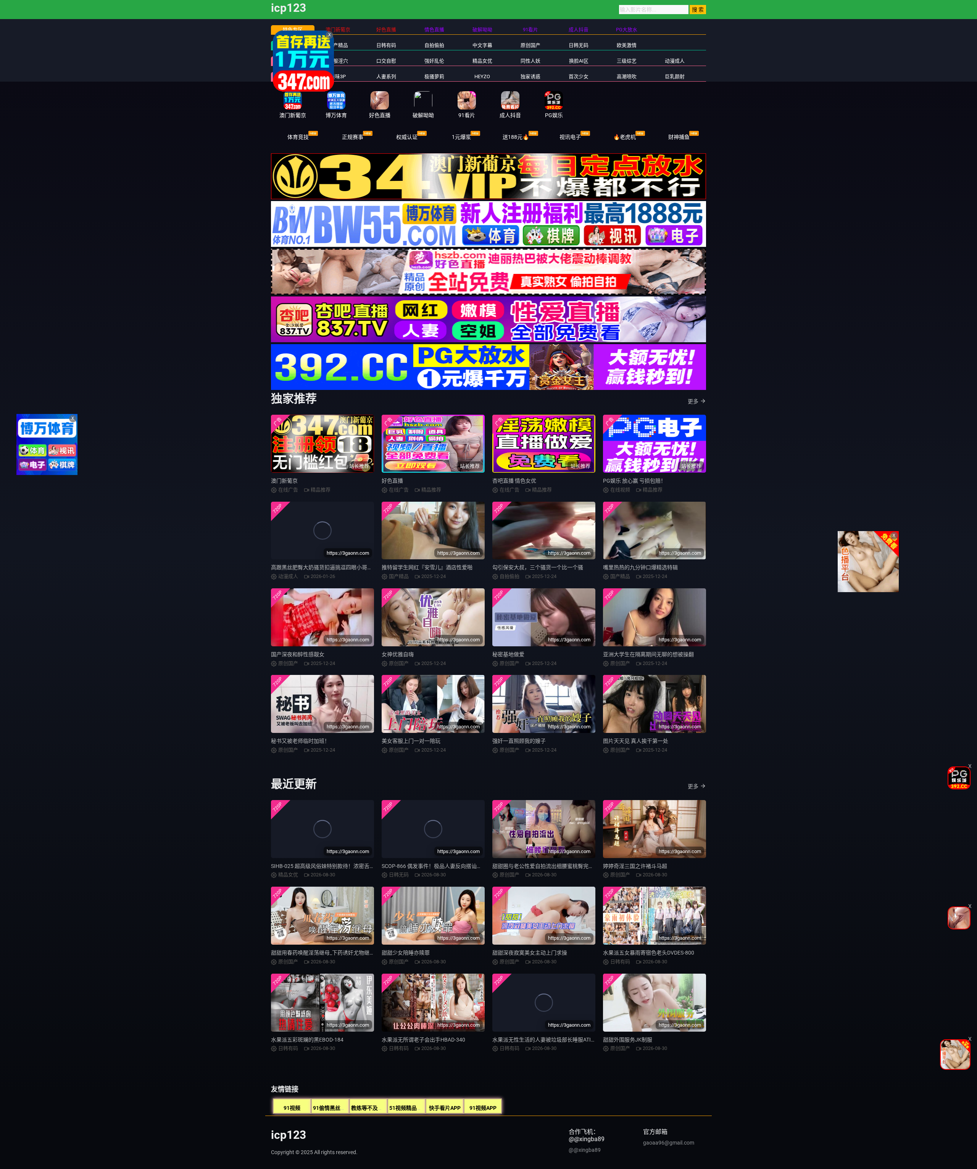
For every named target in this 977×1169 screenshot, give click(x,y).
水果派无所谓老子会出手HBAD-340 (423, 1040)
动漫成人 (675, 61)
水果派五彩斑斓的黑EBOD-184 (307, 1040)
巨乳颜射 (675, 76)
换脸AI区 (578, 61)
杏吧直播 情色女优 (514, 481)
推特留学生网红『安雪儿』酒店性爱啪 (427, 567)
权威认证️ (407, 137)
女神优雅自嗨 (398, 654)
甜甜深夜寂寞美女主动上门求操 (529, 953)
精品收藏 (293, 61)
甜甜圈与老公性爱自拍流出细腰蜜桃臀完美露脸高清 (553, 866)
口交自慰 (386, 61)
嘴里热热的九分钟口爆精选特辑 (640, 567)
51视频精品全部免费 (413, 1108)
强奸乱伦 (434, 61)
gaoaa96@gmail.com (668, 1143)
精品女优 (482, 61)
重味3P (338, 76)
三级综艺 (627, 61)
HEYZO (482, 76)
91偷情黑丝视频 (332, 1108)
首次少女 (578, 76)
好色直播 (392, 481)
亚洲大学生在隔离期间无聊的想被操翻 (648, 654)
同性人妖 (530, 61)
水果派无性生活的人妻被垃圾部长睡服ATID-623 (548, 1040)
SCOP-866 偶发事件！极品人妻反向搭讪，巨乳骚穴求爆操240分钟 (460, 866)
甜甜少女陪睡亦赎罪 (406, 953)
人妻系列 (386, 76)
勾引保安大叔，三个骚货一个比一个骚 (537, 567)
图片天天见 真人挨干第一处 (635, 741)
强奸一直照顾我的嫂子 (519, 741)
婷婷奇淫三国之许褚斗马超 (635, 866)
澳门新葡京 (284, 481)
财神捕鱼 (679, 137)
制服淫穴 (338, 61)
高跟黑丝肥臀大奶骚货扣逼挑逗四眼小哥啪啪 (324, 567)
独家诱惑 (530, 76)
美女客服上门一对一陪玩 (411, 741)
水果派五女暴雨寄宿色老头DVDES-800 (648, 953)
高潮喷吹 (627, 76)
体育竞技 (298, 137)
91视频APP (483, 1108)
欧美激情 (627, 45)
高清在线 (293, 45)
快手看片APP (445, 1108)
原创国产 (530, 45)
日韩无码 (578, 45)
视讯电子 (570, 137)
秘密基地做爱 (508, 654)
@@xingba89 (585, 1150)
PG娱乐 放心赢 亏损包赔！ (634, 481)
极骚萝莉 (434, 76)
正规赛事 (352, 137)
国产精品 (338, 45)
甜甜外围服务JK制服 (627, 1040)
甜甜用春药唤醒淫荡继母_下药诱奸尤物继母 (323, 953)
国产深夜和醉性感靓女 (297, 654)
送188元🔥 (516, 137)
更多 (693, 401)
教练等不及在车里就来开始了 (386, 1108)
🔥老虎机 (624, 137)
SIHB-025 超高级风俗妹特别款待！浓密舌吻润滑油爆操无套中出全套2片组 (359, 866)
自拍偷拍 (434, 45)
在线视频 (293, 76)
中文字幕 (482, 45)
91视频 (292, 1108)
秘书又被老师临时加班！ (300, 741)
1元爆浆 (461, 137)
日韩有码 (386, 45)
